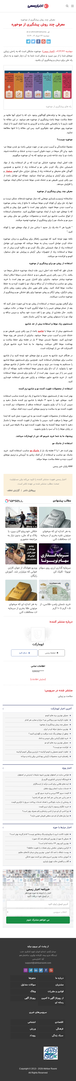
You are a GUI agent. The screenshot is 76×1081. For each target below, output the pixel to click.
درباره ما (59, 978)
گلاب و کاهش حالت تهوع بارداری (56, 861)
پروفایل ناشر (28, 491)
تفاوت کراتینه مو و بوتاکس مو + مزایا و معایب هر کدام (46, 720)
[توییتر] (41, 970)
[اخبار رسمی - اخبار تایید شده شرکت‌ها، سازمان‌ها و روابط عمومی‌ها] (38, 6)
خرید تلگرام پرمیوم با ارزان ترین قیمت (54, 806)
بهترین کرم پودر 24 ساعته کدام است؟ (54, 843)
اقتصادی (59, 1022)
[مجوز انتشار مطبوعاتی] (51, 1054)
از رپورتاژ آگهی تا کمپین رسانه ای (52, 1000)
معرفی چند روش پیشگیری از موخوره (54, 724)
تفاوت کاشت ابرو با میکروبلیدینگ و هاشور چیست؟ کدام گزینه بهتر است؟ (39, 834)
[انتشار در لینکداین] (48, 41)
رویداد (33, 1036)
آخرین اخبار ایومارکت (61, 709)
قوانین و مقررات (56, 991)
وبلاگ (33, 991)
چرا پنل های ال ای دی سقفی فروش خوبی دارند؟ (49, 815)
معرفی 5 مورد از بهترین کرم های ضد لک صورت (50, 838)
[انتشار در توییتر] (33, 41)
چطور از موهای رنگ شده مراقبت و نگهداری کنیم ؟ (48, 733)
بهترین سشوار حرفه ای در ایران (56, 729)
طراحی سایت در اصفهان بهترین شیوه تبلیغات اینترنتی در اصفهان (43, 774)
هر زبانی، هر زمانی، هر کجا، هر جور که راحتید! (50, 797)
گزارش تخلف (13, 491)
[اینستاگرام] (26, 970)
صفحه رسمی (50, 653)
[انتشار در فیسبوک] (38, 41)
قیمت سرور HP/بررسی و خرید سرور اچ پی (52, 793)
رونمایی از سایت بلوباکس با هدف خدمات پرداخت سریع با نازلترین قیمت (40, 802)
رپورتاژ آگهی (30, 998)
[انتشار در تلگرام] (28, 41)
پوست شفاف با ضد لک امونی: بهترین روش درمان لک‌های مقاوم (43, 852)
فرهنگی (59, 1029)
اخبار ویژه (67, 768)
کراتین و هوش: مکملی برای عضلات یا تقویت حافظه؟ (48, 848)
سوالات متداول (28, 985)
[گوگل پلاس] (51, 970)
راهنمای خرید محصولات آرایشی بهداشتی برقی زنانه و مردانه (44, 756)
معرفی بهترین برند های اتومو (56, 715)
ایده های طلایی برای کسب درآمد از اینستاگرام (51, 784)
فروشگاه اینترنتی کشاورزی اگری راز (55, 779)
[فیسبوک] (46, 970)
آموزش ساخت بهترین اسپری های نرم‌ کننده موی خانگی (47, 857)
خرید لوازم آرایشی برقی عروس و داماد (53, 738)
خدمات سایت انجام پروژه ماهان (56, 788)
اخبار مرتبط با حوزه (62, 828)
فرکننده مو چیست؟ (60, 747)
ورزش (33, 1029)
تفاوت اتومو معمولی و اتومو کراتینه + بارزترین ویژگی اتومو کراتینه (42, 751)
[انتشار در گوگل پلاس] (43, 41)
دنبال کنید (23, 653)
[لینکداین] (36, 970)
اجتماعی (32, 1022)
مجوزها (32, 978)
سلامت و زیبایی (65, 696)
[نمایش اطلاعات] (38, 679)
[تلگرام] (31, 970)
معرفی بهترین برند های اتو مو (56, 742)
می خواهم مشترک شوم (38, 920)
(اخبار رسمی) (48, 51)
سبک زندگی (57, 1036)
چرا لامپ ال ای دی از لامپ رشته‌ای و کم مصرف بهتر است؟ (45, 811)
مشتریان (59, 985)
